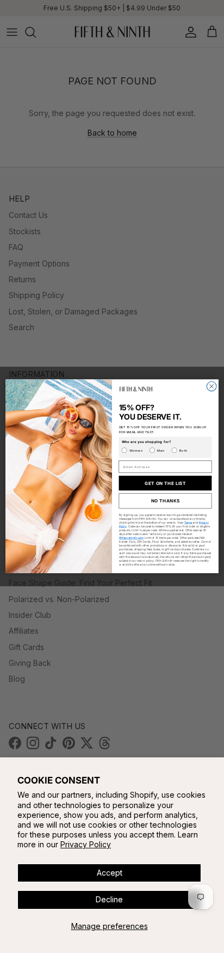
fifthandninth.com (131, 538)
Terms (188, 522)
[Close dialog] (211, 387)
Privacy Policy (85, 844)
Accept (109, 872)
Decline (109, 899)
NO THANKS (165, 501)
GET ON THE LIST (165, 483)
